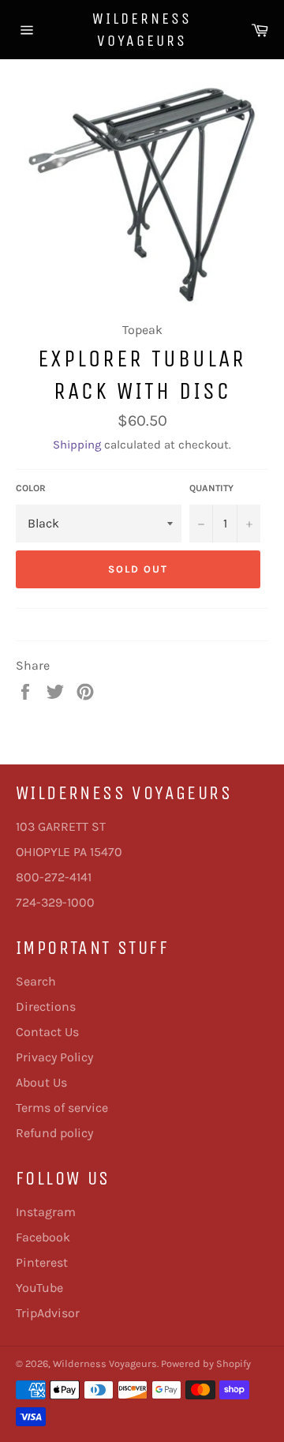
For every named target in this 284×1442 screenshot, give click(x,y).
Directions (46, 1006)
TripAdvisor (48, 1312)
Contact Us (47, 1031)
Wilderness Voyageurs (142, 29)
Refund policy (54, 1132)
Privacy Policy (54, 1057)
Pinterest (42, 1262)
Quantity (211, 488)
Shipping (77, 444)
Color (31, 488)
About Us (41, 1082)
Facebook (43, 1237)
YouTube (39, 1287)
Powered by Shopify (206, 1363)
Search (36, 981)
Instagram (46, 1211)
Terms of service (62, 1107)
